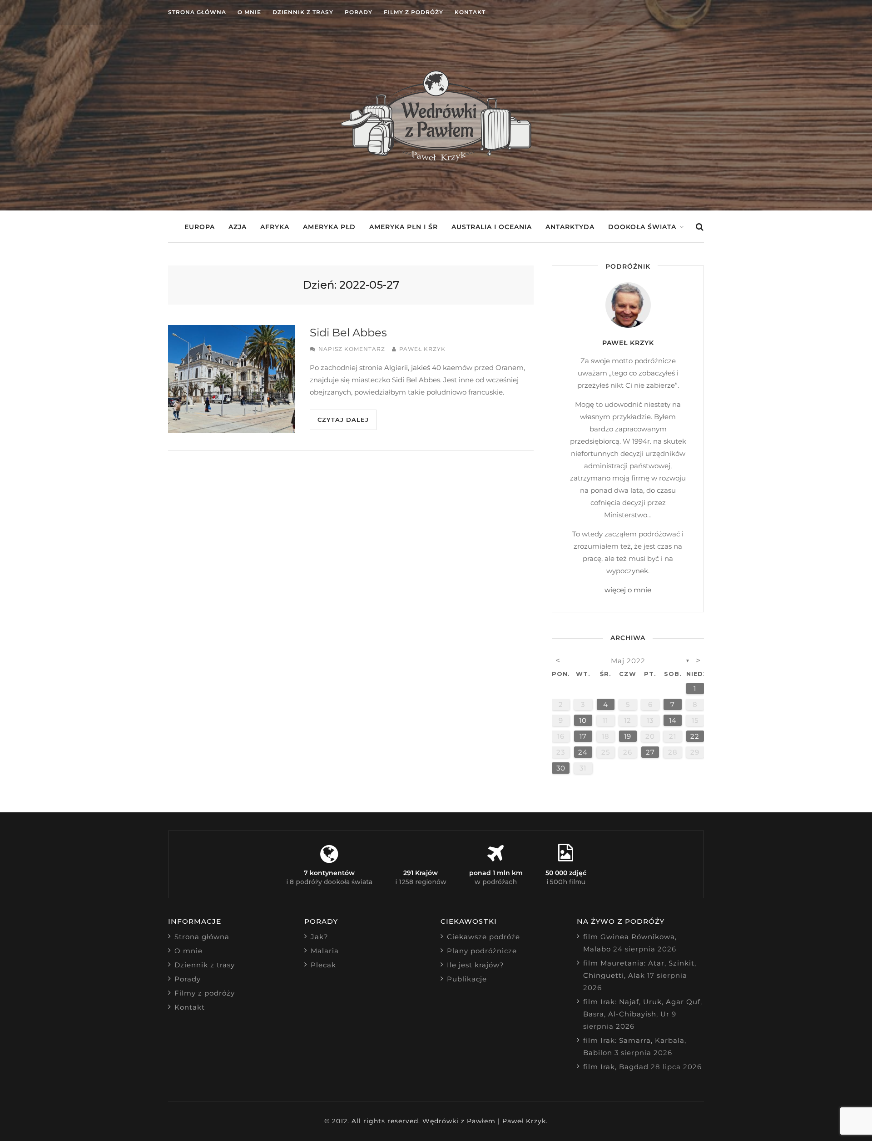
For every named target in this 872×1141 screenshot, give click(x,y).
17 (583, 736)
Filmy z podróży (413, 12)
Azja (237, 227)
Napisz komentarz (351, 348)
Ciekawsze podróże (483, 936)
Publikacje (467, 979)
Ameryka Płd (329, 227)
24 (583, 752)
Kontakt (470, 12)
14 (673, 720)
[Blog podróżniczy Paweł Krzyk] (436, 159)
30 (560, 768)
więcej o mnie (627, 590)
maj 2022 (628, 660)
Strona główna (197, 12)
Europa (199, 227)
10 (583, 720)
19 (627, 736)
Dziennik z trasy (302, 12)
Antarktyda (570, 227)
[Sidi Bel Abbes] (231, 379)
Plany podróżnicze (482, 950)
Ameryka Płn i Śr (403, 227)
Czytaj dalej (343, 419)
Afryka (274, 227)
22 (694, 736)
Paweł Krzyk (422, 348)
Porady (358, 12)
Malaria (325, 950)
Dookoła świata (642, 227)
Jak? (319, 936)
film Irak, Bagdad (616, 1066)
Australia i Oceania (491, 227)
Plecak (323, 965)
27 (650, 752)
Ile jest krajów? (475, 965)
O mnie (249, 12)
